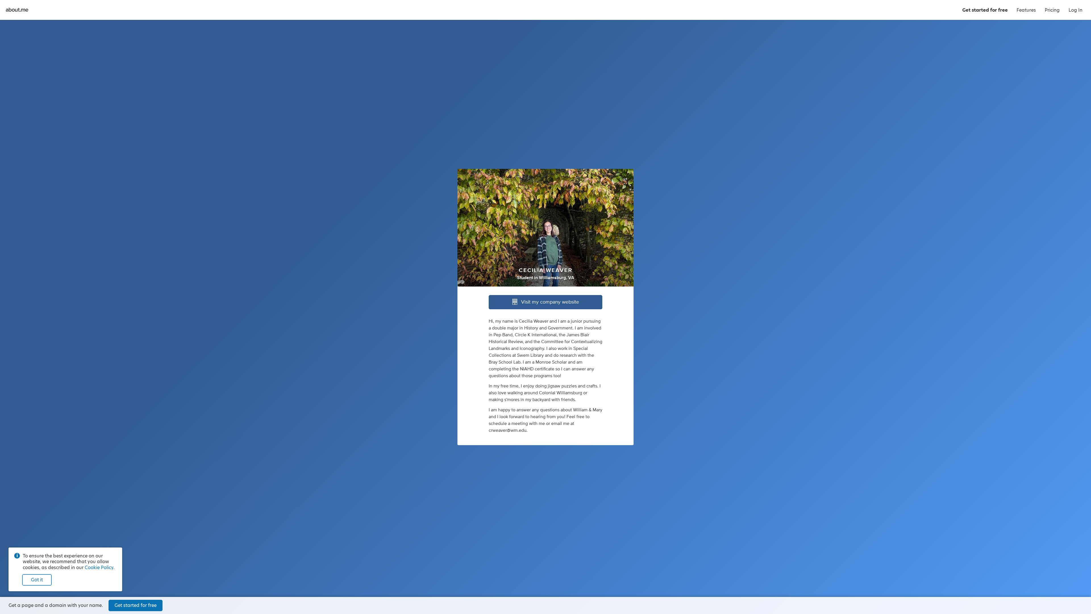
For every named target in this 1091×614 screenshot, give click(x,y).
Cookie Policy (99, 567)
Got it (37, 579)
